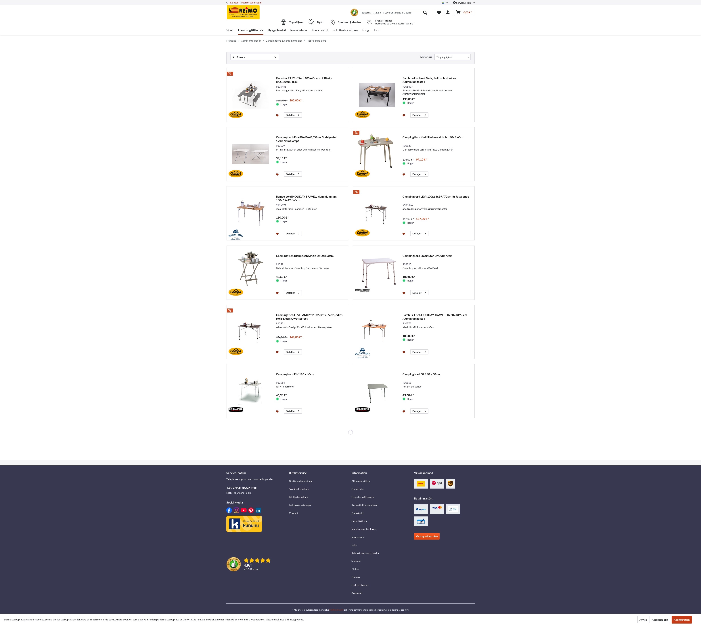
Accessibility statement (364, 505)
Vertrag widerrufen (427, 536)
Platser (355, 568)
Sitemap (356, 560)
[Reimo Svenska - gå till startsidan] (257, 10)
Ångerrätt (357, 593)
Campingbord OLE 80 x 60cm (421, 374)
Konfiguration (682, 619)
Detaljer (290, 115)
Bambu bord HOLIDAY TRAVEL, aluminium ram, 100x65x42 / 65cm (306, 198)
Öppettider (357, 489)
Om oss (355, 576)
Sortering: (426, 56)
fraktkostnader (336, 609)
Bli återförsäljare (298, 497)
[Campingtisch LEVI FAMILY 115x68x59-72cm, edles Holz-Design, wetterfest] (250, 331)
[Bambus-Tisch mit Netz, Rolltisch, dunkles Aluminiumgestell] (377, 95)
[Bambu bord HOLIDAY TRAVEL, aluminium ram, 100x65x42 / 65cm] (250, 213)
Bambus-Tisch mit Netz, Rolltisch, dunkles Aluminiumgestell (429, 79)
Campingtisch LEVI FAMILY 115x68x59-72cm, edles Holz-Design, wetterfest (309, 316)
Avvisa (643, 619)
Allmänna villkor (360, 481)
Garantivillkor (359, 520)
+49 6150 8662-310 (241, 488)
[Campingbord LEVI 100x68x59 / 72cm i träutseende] (377, 213)
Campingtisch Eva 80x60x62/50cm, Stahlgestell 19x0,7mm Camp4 (306, 138)
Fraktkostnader (360, 585)
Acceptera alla (660, 619)
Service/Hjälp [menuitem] (464, 2)
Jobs (354, 545)
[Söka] (425, 12)
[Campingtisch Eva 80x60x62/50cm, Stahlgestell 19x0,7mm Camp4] (250, 154)
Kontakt (234, 2)
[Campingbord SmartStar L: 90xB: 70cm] (377, 272)
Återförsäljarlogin (251, 2)
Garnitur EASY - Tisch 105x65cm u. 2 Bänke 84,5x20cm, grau (304, 79)
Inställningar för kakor (364, 529)
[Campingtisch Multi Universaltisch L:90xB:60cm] (377, 154)
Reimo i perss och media (365, 553)
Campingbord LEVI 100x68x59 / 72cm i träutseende (436, 196)
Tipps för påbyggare (362, 497)
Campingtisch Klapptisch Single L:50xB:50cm (305, 255)
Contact (293, 513)
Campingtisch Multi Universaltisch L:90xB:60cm (433, 137)
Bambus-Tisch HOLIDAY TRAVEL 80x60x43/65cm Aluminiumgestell (435, 316)
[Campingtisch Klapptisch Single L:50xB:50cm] (250, 272)
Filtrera (240, 57)
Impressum (357, 537)
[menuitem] (394, 12)
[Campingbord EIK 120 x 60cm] (250, 391)
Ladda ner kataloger (300, 505)
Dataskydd (357, 513)
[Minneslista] (439, 12)
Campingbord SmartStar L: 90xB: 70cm (427, 255)
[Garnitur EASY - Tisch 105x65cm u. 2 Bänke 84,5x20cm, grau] (250, 95)
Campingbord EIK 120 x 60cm (295, 374)
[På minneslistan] (277, 115)
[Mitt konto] (448, 12)
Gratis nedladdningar (301, 481)
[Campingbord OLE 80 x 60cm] (377, 391)
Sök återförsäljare (299, 489)
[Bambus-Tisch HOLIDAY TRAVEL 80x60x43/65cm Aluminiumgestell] (377, 331)
